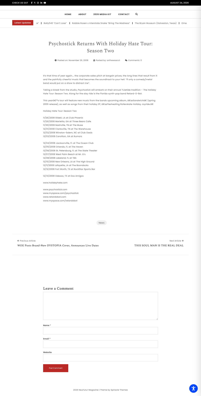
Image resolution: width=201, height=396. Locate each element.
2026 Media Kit (102, 14)
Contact (124, 14)
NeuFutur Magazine (88, 389)
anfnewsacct (113, 60)
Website (47, 352)
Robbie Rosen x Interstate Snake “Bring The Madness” (98, 23)
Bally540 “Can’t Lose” (52, 23)
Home (68, 14)
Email (47, 338)
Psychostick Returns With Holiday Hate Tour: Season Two (100, 47)
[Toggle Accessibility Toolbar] (193, 388)
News (101, 222)
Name (47, 325)
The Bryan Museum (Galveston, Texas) (152, 23)
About (82, 14)
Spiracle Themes (119, 389)
